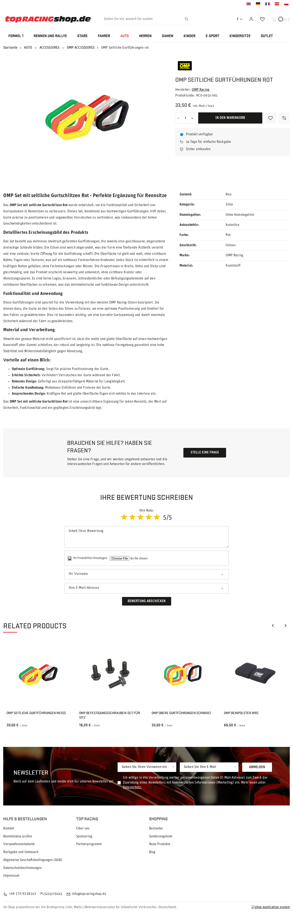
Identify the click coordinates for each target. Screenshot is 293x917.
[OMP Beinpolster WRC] (255, 674)
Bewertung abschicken (147, 601)
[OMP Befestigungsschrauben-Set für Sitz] (110, 674)
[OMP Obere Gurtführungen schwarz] (182, 674)
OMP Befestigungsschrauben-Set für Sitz (109, 715)
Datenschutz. (132, 787)
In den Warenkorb (230, 118)
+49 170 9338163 (22, 894)
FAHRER (104, 36)
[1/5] (124, 517)
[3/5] (140, 517)
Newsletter (31, 772)
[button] (272, 625)
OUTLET (267, 36)
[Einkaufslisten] (262, 19)
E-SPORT (212, 36)
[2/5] (132, 517)
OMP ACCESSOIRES (81, 48)
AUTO (124, 36)
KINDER (189, 36)
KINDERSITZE (240, 36)
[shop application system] (270, 907)
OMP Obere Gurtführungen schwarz (181, 713)
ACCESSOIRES (49, 48)
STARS (82, 36)
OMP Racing (200, 90)
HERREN (145, 36)
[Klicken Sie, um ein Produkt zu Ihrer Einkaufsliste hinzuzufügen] (270, 118)
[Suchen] (186, 19)
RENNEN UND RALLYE (50, 36)
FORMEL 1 (15, 36)
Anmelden (257, 767)
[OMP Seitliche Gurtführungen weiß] (37, 674)
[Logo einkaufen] (47, 19)
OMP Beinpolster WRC (241, 713)
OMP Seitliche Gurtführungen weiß (36, 713)
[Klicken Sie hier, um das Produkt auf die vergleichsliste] (284, 118)
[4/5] (149, 517)
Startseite (10, 48)
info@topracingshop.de (89, 894)
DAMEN (167, 36)
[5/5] (157, 517)
